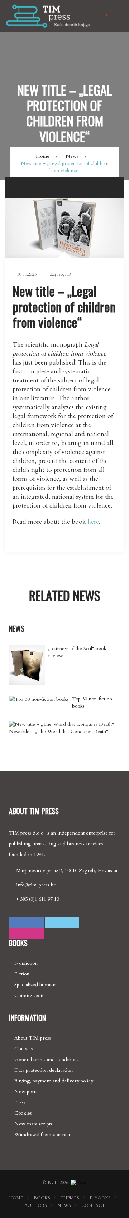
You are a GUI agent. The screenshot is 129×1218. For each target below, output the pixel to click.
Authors (35, 1205)
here (93, 522)
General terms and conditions (46, 1059)
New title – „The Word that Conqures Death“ (58, 731)
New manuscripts (33, 1123)
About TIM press (32, 1037)
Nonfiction (26, 963)
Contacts (23, 1048)
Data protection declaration (43, 1070)
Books (42, 1198)
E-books (100, 1198)
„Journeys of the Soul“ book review (77, 652)
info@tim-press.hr (36, 884)
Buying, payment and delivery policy (53, 1080)
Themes (70, 1198)
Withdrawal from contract (42, 1134)
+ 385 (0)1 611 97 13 (37, 899)
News (72, 156)
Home (42, 156)
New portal (26, 1091)
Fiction (21, 973)
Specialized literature (36, 984)
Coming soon (28, 995)
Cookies (23, 1113)
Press (19, 1102)
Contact (93, 1205)
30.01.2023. (27, 274)
